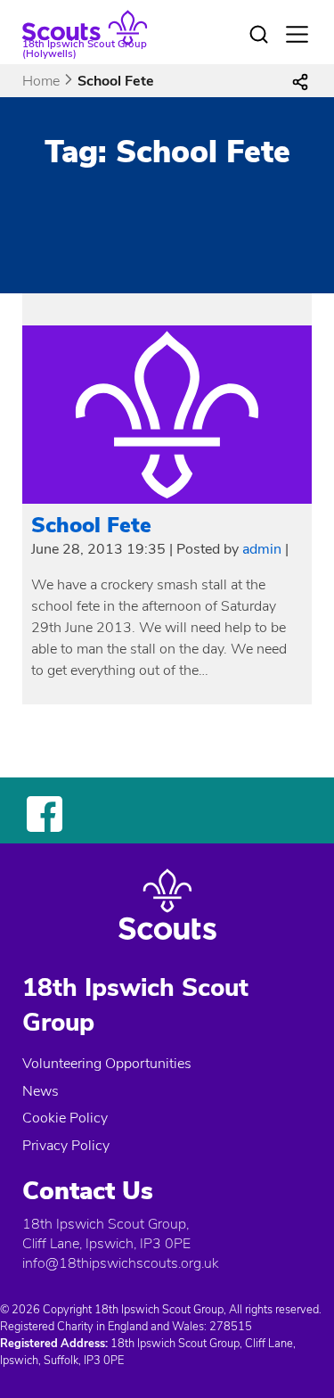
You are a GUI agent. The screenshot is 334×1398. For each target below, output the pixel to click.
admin (261, 549)
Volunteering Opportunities (106, 1063)
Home (41, 81)
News (40, 1091)
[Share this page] (300, 81)
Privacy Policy (66, 1145)
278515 (230, 1327)
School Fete (91, 525)
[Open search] (259, 34)
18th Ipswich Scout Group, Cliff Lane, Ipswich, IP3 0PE (106, 1234)
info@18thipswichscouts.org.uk (120, 1263)
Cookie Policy (65, 1118)
